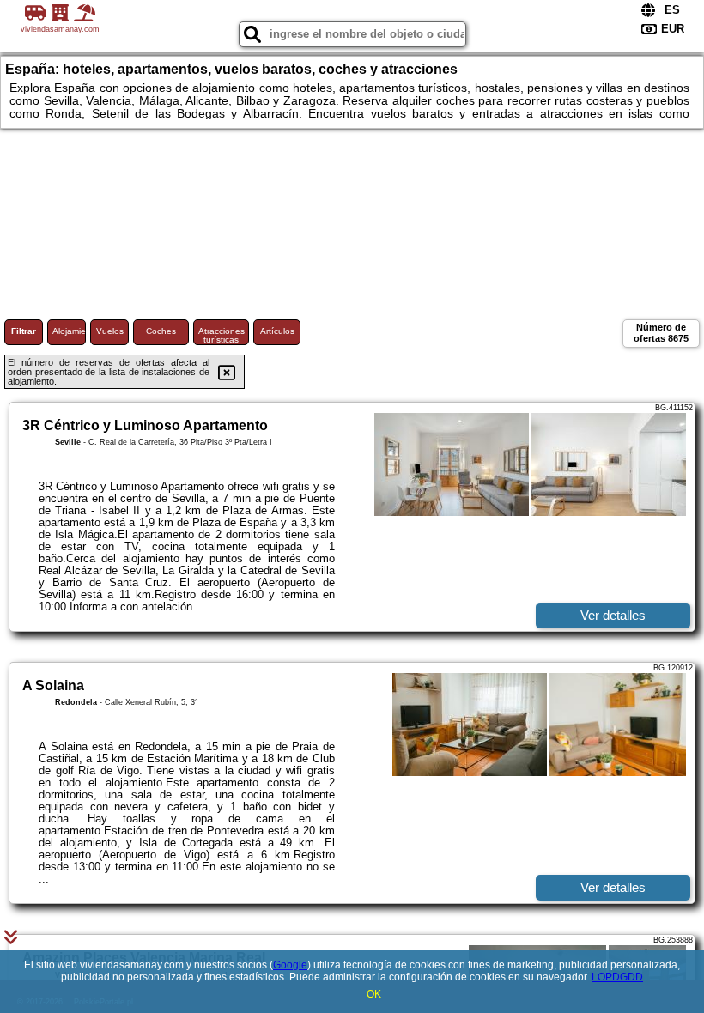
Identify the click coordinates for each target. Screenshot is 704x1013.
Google (290, 965)
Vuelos (110, 331)
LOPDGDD (617, 977)
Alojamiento (69, 331)
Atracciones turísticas (221, 335)
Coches (161, 331)
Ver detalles (613, 615)
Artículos (277, 331)
